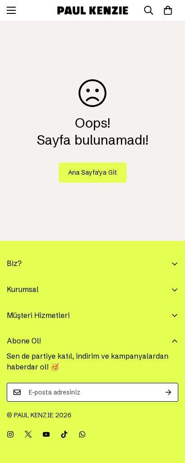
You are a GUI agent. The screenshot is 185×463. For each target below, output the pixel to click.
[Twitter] (28, 434)
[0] (168, 10)
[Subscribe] (168, 392)
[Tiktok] (64, 434)
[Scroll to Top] (169, 415)
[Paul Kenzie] (92, 10)
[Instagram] (10, 434)
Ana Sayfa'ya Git (92, 172)
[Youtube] (46, 434)
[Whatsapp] (82, 434)
